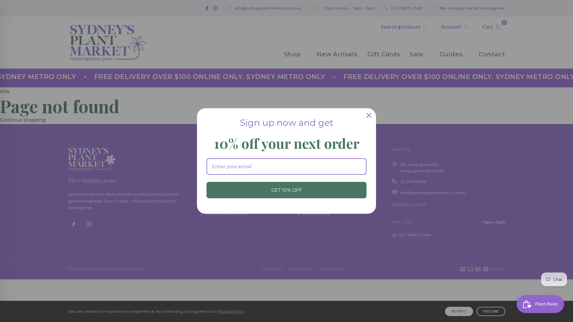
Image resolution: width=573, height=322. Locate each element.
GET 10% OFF (286, 190)
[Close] (369, 115)
